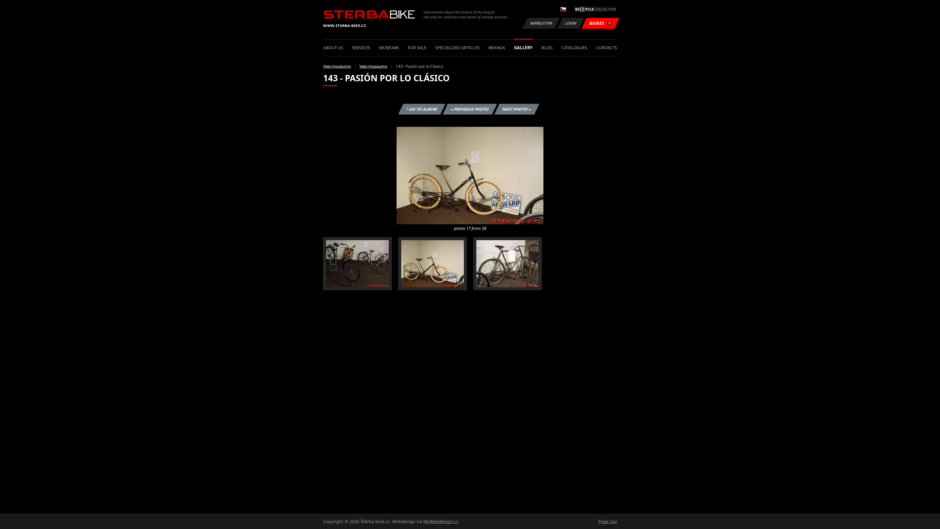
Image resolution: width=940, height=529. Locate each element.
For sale (417, 47)
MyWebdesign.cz (440, 521)
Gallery (523, 47)
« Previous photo (470, 109)
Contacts (606, 47)
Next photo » (516, 109)
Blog (546, 47)
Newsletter (541, 23)
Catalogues (574, 47)
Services (361, 47)
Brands (497, 47)
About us (333, 47)
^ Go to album (421, 109)
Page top (607, 521)
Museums (389, 47)
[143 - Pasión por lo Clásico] (470, 175)
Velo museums (337, 66)
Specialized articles (457, 47)
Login (570, 23)
